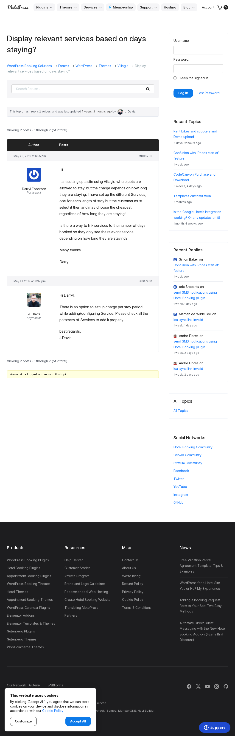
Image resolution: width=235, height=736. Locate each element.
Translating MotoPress (81, 608)
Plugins (42, 7)
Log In (183, 93)
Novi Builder (146, 710)
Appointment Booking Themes (30, 599)
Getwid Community (187, 455)
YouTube (180, 487)
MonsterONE (127, 710)
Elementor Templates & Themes (31, 623)
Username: (181, 40)
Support (146, 7)
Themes (66, 7)
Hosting (170, 7)
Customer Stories (77, 568)
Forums (63, 66)
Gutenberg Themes (21, 639)
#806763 (145, 156)
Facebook (181, 471)
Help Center (73, 560)
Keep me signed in (194, 78)
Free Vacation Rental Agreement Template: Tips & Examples (201, 565)
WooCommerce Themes (25, 647)
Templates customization (192, 196)
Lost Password (209, 93)
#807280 (146, 281)
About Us (129, 568)
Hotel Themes (17, 592)
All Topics (180, 411)
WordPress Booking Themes (28, 584)
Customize (23, 721)
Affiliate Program (76, 576)
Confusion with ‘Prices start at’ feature (196, 268)
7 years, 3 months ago (97, 111)
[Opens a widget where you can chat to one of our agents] (214, 728)
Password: (181, 59)
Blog (186, 7)
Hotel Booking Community (193, 447)
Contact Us (130, 560)
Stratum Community (187, 463)
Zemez (111, 710)
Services (91, 7)
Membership (123, 7)
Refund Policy (132, 584)
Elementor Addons (21, 615)
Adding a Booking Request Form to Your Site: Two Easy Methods (201, 605)
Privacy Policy (132, 592)
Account (208, 7)
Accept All (78, 721)
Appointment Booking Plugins (29, 576)
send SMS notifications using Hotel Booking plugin (195, 295)
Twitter (178, 479)
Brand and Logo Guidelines (85, 584)
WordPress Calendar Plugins (28, 608)
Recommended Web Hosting (86, 592)
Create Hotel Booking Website (87, 599)
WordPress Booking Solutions (29, 66)
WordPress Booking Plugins (28, 560)
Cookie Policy (132, 599)
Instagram (180, 495)
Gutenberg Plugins (21, 631)
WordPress (84, 66)
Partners (70, 615)
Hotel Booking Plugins (23, 568)
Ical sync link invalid (188, 320)
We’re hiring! (131, 576)
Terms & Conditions (136, 608)
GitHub (178, 502)
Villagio (123, 66)
